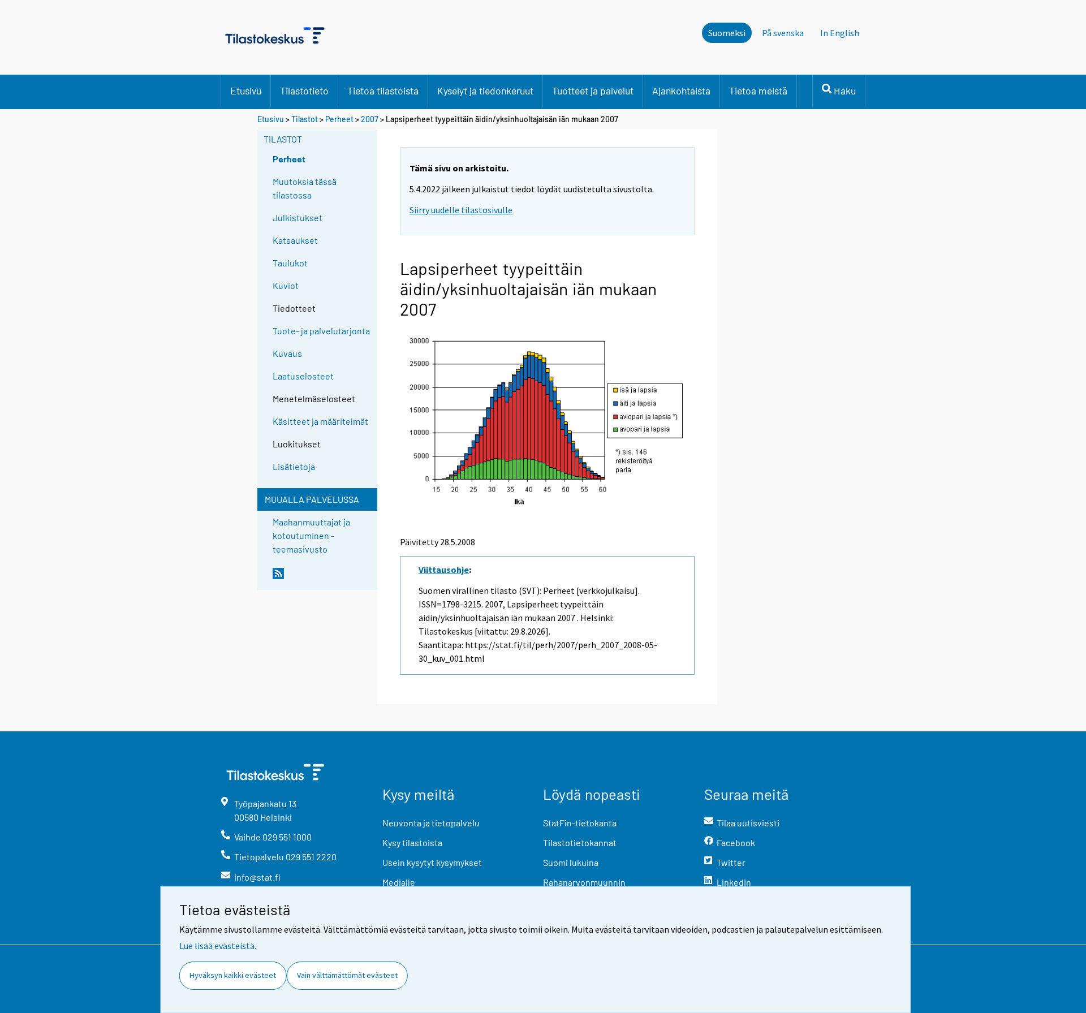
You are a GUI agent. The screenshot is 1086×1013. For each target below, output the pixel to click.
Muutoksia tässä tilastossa (305, 188)
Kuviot (286, 285)
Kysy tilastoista (412, 842)
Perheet (339, 119)
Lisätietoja (294, 466)
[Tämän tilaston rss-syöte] (322, 578)
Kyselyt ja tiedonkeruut (485, 90)
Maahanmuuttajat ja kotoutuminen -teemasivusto (311, 535)
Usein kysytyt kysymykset (432, 862)
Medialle (398, 882)
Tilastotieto (304, 90)
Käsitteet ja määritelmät (320, 421)
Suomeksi (726, 32)
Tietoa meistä (758, 90)
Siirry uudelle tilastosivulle (461, 209)
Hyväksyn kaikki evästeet (232, 975)
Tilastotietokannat (580, 842)
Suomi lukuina (570, 862)
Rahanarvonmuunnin (584, 882)
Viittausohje (444, 569)
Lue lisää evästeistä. (217, 945)
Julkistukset (297, 217)
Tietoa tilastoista (383, 90)
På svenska (783, 32)
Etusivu (245, 90)
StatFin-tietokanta (580, 822)
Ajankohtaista (681, 90)
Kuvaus (287, 353)
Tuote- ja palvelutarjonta (321, 330)
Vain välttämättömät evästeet (347, 975)
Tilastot (304, 119)
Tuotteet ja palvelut (593, 90)
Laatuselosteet (303, 375)
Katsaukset (295, 240)
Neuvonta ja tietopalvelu (431, 822)
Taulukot (290, 262)
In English (839, 32)
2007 (369, 119)
